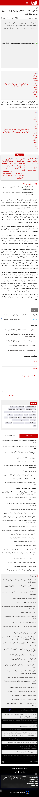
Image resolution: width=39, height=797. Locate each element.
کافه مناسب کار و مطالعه (18, 412)
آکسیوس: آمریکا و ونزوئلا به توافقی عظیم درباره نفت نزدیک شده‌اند (19, 530)
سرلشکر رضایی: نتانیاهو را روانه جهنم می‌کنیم (24, 479)
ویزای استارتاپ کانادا (20, 409)
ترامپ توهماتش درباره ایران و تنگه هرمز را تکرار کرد (22, 538)
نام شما (35, 362)
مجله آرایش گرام (7, 412)
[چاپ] (2, 18)
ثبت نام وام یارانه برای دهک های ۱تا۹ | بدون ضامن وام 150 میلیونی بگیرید (19, 441)
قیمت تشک (21, 406)
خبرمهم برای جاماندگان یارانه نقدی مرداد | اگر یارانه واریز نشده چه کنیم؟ (19, 447)
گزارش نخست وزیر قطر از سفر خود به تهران (25, 566)
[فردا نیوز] (34, 3)
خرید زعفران (9, 415)
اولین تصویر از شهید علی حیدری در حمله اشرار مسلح (22, 526)
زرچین (34, 417)
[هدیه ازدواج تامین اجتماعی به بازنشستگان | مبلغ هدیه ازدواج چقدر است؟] (35, 85)
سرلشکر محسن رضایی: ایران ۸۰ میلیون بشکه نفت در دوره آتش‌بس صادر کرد (21, 504)
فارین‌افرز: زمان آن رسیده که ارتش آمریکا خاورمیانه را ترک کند (20, 570)
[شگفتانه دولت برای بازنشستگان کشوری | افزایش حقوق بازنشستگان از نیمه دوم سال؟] (32, 781)
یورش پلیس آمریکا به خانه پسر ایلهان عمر (25, 458)
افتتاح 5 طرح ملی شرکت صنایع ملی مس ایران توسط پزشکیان (20, 549)
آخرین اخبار (29, 435)
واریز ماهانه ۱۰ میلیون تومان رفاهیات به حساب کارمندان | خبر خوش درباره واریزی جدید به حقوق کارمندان (16, 131)
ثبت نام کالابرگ (32, 415)
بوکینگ (19, 417)
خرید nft (26, 415)
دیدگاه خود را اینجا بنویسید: (29, 376)
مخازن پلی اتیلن (11, 409)
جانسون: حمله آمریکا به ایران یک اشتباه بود (25, 545)
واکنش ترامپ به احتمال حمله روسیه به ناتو (25, 542)
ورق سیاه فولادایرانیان (27, 417)
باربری (6, 417)
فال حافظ (34, 412)
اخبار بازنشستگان (13, 406)
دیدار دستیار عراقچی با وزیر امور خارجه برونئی (24, 559)
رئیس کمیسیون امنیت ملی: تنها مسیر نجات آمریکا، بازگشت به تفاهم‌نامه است (20, 466)
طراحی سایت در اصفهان (18, 423)
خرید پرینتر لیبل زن (13, 417)
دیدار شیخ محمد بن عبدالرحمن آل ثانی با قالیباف (23, 509)
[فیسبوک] (31, 319)
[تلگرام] (36, 319)
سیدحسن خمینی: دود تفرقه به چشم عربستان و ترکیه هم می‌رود (19, 475)
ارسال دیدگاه (10, 395)
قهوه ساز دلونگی (8, 423)
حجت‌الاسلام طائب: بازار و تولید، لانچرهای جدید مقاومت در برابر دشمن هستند (19, 499)
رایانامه (35, 369)
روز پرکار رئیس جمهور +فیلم (29, 471)
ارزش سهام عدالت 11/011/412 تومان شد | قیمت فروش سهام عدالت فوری (7, 173)
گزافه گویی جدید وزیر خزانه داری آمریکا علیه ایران (23, 534)
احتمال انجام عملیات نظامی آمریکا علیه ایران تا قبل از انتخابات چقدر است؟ (19, 554)
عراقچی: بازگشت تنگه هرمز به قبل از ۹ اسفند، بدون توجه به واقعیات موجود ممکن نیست (19, 522)
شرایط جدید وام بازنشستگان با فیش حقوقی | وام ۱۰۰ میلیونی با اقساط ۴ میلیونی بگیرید (19, 176)
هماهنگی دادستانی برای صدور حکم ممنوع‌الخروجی (21, 346)
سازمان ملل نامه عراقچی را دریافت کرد (26, 462)
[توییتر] (33, 319)
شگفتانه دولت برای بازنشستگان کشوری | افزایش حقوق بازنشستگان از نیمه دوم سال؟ (14, 778)
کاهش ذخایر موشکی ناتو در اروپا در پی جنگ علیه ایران (22, 562)
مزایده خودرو (33, 420)
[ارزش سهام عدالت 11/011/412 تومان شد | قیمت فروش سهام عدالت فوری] (7, 163)
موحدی (33, 310)
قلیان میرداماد (27, 412)
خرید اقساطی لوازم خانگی (30, 406)
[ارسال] (4, 18)
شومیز (34, 425)
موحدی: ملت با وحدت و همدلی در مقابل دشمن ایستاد (20, 341)
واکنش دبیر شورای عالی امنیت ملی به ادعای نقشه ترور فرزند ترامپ (20, 483)
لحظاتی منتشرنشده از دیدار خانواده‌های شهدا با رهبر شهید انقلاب (19, 517)
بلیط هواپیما (26, 420)
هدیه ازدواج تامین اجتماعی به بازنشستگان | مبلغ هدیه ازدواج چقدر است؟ (16, 85)
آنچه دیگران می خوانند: (28, 184)
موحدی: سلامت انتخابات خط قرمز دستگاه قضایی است (20, 330)
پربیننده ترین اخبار (10, 435)
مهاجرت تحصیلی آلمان (31, 409)
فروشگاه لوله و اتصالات (17, 420)
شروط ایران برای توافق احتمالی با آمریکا (26, 488)
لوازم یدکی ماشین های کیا (30, 423)
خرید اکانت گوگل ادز (18, 415)
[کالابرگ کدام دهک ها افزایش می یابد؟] (31, 162)
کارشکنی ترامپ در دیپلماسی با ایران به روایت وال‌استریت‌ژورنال (20, 513)
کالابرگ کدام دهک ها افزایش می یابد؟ (32, 169)
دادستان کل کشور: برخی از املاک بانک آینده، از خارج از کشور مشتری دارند (20, 335)
